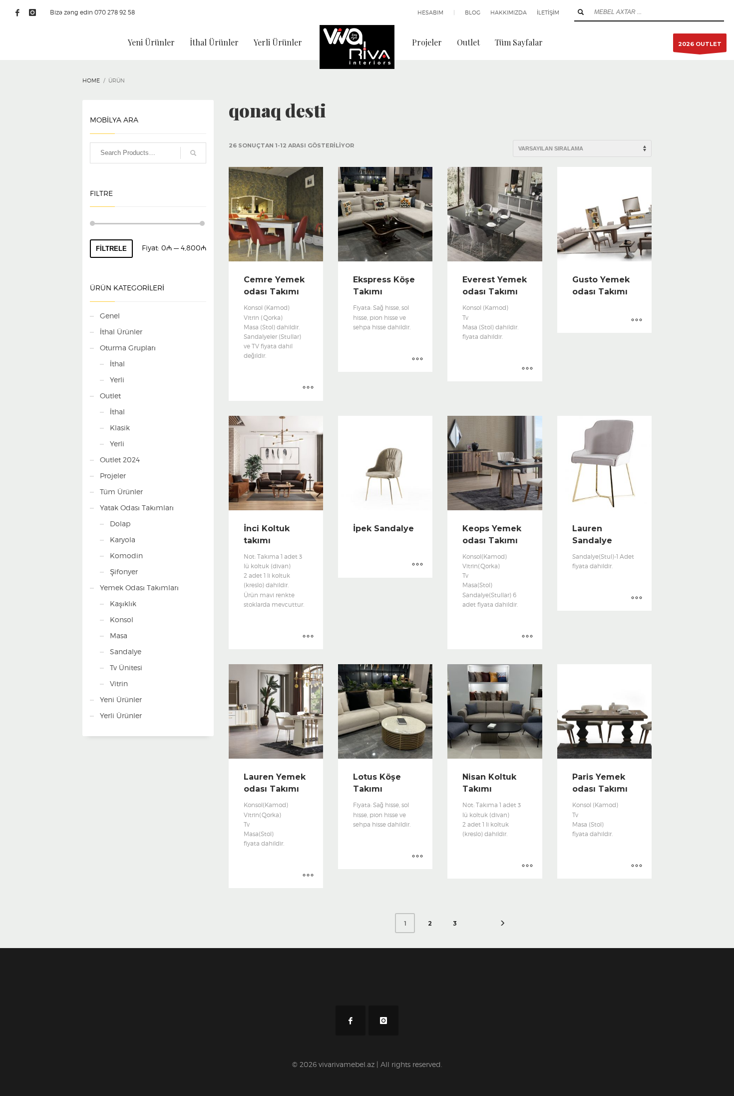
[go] (581, 11)
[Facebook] (17, 12)
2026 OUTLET (700, 43)
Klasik (120, 427)
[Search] (193, 152)
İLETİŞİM (548, 12)
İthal (117, 363)
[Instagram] (32, 12)
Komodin (126, 555)
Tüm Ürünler (121, 491)
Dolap (120, 523)
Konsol (121, 619)
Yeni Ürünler (121, 699)
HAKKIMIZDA (508, 12)
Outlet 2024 (120, 459)
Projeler (113, 475)
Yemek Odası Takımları (139, 587)
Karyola (122, 539)
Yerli (117, 379)
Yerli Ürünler (121, 715)
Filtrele (111, 248)
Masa (118, 635)
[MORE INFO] (308, 388)
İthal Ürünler (121, 331)
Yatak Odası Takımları (137, 507)
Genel (110, 315)
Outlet (110, 395)
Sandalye (125, 651)
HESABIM (430, 12)
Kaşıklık (123, 603)
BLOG (472, 12)
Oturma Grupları (128, 347)
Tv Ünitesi (126, 667)
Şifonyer (124, 571)
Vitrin (119, 683)
